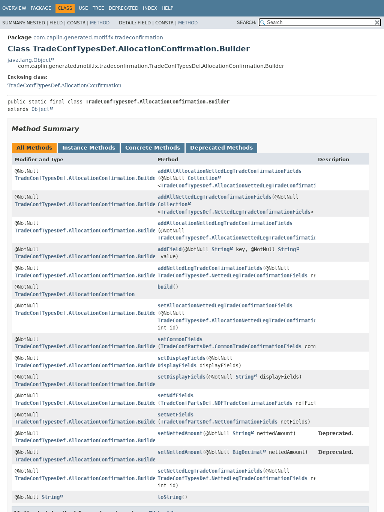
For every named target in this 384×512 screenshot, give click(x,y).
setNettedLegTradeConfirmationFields (210, 471)
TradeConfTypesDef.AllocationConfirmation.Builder (87, 178)
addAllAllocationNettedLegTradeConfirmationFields (230, 171)
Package (41, 8)
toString (170, 497)
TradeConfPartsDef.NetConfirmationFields (219, 422)
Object (41, 109)
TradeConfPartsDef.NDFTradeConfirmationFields (226, 403)
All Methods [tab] (34, 148)
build (165, 287)
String (221, 249)
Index (150, 8)
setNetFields (176, 415)
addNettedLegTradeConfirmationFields (210, 268)
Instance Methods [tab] (88, 148)
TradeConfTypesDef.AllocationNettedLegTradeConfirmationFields (250, 186)
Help (167, 8)
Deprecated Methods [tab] (221, 148)
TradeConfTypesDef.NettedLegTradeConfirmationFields (235, 212)
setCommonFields (180, 339)
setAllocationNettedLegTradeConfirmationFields (225, 305)
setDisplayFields (182, 358)
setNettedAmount (180, 433)
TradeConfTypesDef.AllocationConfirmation (65, 85)
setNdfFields (176, 395)
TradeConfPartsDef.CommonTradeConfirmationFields (231, 346)
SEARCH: (246, 22)
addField (170, 249)
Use (83, 8)
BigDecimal (247, 452)
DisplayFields (177, 365)
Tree (98, 8)
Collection (203, 178)
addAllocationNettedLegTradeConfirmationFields (225, 223)
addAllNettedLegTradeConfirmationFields (215, 197)
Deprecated (123, 8)
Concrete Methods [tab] (152, 148)
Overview (14, 8)
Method (100, 22)
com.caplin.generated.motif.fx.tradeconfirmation (98, 37)
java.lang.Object (29, 60)
